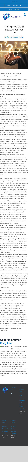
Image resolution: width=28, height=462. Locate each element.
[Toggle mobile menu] (25, 14)
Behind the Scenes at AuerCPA (16, 37)
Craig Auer (8, 36)
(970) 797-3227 (14, 9)
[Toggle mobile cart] (25, 15)
